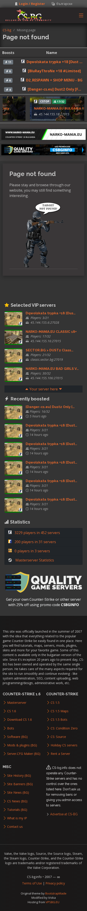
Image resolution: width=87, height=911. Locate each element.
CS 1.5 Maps (59, 711)
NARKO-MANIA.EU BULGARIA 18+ (57, 108)
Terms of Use (32, 883)
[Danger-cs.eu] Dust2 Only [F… (54, 89)
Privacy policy (55, 883)
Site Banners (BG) (20, 784)
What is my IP (17, 818)
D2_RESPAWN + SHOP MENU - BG (54, 80)
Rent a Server (60, 753)
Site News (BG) (18, 792)
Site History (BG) (19, 775)
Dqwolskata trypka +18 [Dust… (51, 425)
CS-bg (7, 30)
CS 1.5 (55, 702)
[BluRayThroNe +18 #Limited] (54, 70)
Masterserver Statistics (34, 560)
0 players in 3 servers (32, 551)
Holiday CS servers (64, 745)
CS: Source (58, 736)
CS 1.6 (11, 711)
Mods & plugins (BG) (22, 745)
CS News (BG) (17, 801)
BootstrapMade (55, 893)
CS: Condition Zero (64, 728)
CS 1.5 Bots (59, 719)
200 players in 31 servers (35, 541)
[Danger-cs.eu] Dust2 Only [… (50, 407)
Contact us (15, 826)
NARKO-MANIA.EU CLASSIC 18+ (51, 332)
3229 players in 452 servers (37, 532)
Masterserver (16, 702)
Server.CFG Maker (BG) (23, 753)
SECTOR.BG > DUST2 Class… (49, 350)
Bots (10, 728)
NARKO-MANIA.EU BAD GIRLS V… (52, 369)
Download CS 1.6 (19, 719)
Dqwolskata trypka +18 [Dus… (51, 313)
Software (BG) (17, 736)
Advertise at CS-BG (64, 814)
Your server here (43, 389)
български (63, 3)
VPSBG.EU (52, 902)
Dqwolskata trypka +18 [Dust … (54, 61)
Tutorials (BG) (17, 809)
